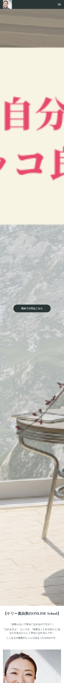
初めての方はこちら (32, 308)
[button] (59, 4)
